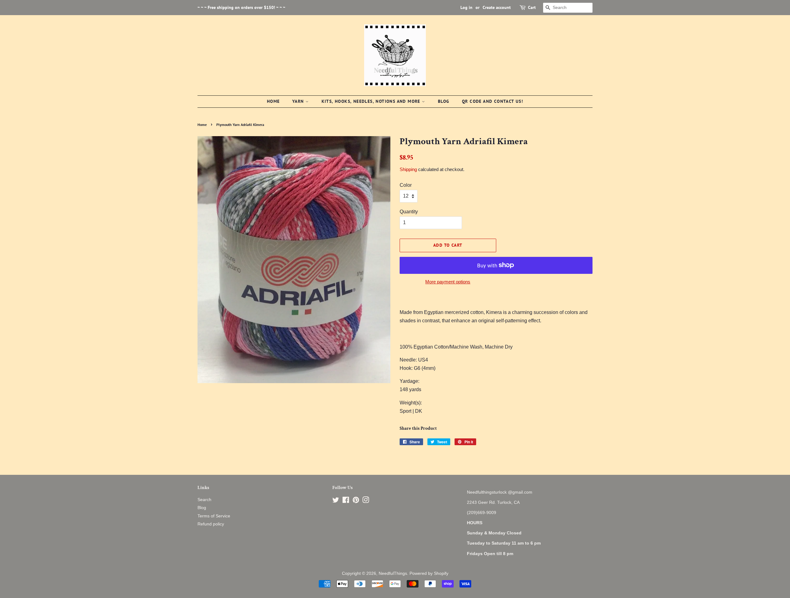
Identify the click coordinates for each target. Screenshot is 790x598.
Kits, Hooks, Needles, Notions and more (372, 101)
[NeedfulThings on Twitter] (335, 501)
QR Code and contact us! (492, 101)
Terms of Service (214, 516)
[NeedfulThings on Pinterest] (355, 501)
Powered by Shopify (429, 573)
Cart (532, 7)
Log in (466, 7)
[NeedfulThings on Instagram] (365, 501)
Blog (444, 101)
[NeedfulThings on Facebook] (345, 501)
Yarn (299, 101)
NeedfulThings (393, 573)
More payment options (447, 281)
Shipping (408, 169)
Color (406, 185)
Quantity (409, 211)
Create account (497, 7)
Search (204, 499)
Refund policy (211, 524)
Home (273, 101)
